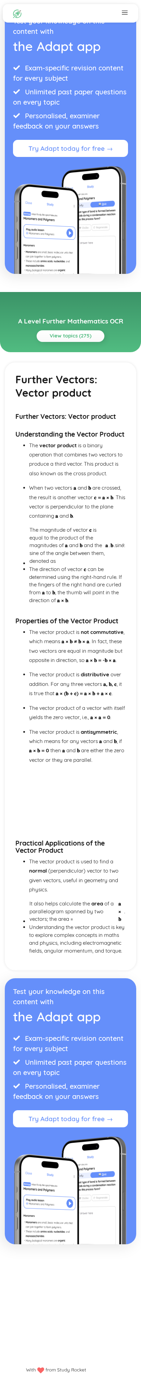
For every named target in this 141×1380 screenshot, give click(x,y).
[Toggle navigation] (124, 12)
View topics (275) (70, 335)
